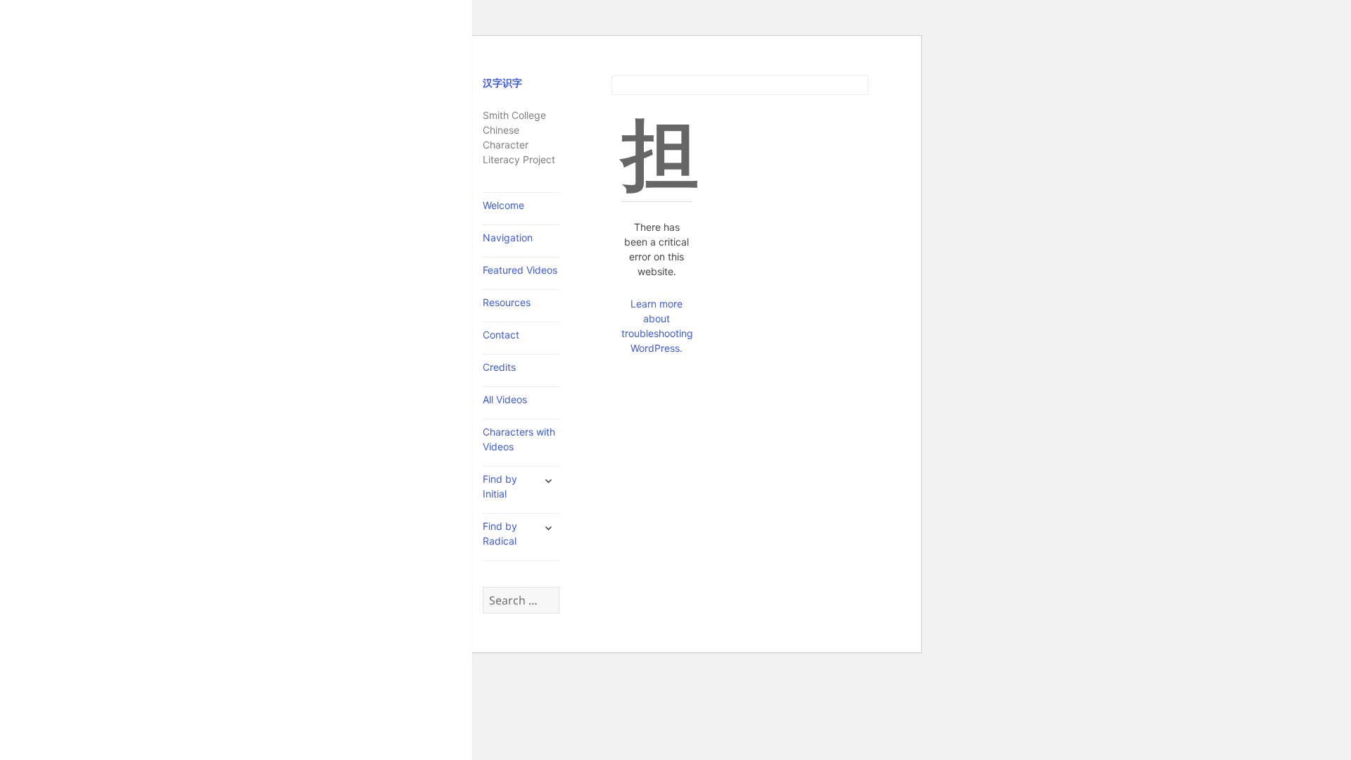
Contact (501, 335)
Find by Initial (500, 486)
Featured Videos (520, 270)
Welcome (503, 205)
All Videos (505, 399)
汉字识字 (502, 83)
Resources (507, 302)
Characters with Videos (519, 439)
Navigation (508, 237)
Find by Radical (500, 533)
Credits (499, 367)
